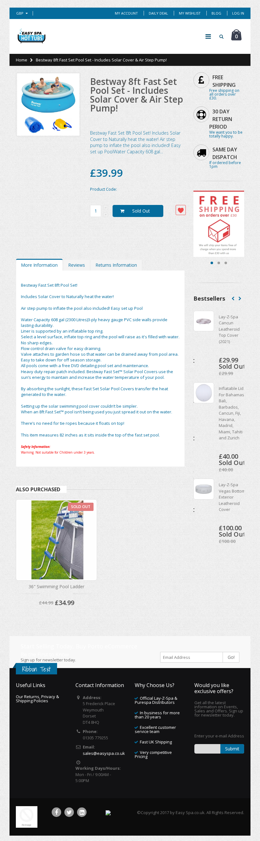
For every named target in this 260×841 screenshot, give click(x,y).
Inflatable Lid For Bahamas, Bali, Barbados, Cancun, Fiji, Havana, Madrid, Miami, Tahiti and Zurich (232, 413)
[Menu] (208, 36)
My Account (126, 13)
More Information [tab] (39, 265)
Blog (216, 13)
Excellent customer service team (155, 729)
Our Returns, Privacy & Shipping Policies (37, 699)
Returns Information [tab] (116, 265)
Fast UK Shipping (156, 742)
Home (21, 60)
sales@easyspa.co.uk (104, 753)
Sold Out (141, 211)
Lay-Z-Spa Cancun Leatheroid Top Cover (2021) (229, 329)
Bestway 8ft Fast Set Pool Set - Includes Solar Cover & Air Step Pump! (136, 94)
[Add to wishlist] (181, 210)
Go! (231, 657)
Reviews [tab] (76, 265)
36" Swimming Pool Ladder (56, 586)
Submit (232, 749)
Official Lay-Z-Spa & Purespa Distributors (156, 700)
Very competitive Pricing (153, 754)
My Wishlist (190, 13)
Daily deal (158, 13)
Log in (238, 13)
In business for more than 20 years (157, 715)
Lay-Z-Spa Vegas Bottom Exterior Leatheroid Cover (232, 497)
